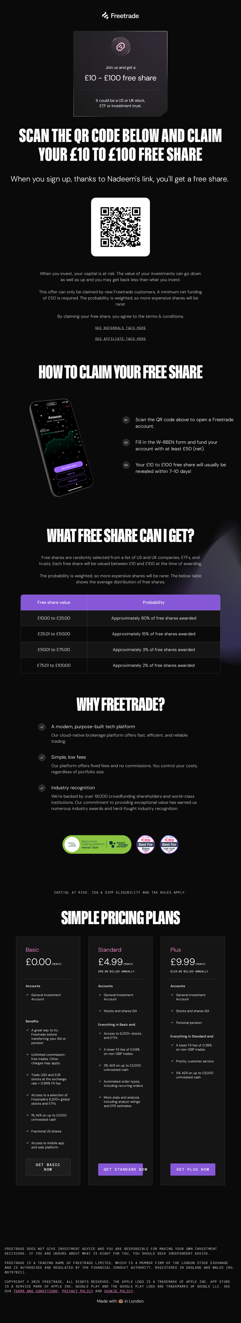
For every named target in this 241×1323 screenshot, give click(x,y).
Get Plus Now (193, 1169)
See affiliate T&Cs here (120, 339)
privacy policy (77, 1291)
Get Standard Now (123, 1169)
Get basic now (48, 1167)
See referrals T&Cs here (120, 328)
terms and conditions (36, 1291)
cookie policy (118, 1291)
